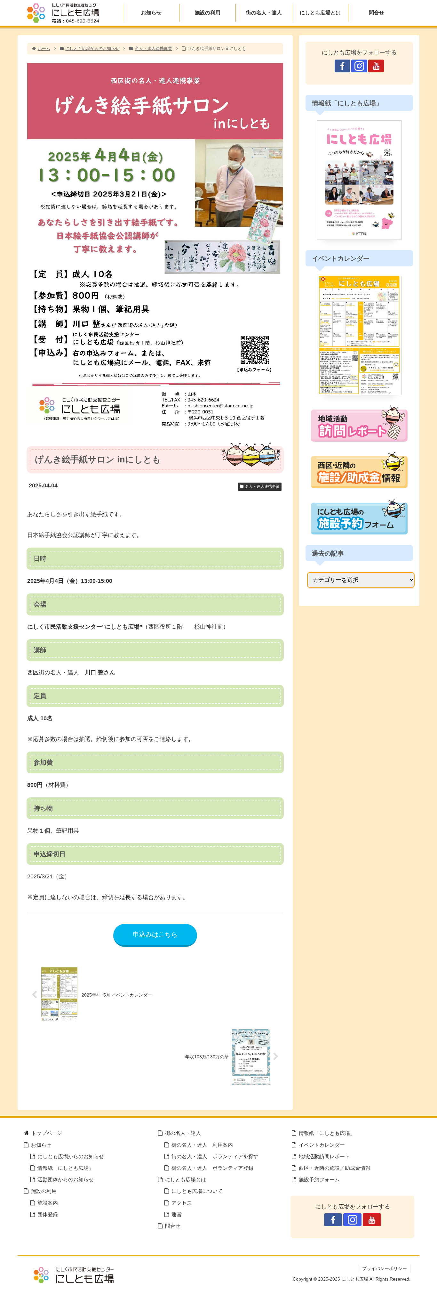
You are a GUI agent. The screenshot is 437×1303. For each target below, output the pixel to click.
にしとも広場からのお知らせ (70, 1156)
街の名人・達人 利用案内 (202, 1145)
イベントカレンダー (322, 1145)
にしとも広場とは (185, 1179)
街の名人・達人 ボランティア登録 (212, 1168)
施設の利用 (44, 1191)
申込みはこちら (155, 934)
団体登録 (47, 1214)
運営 (176, 1214)
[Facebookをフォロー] (342, 66)
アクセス (181, 1203)
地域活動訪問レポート (324, 1156)
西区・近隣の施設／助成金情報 (334, 1168)
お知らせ (41, 1145)
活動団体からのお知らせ (65, 1179)
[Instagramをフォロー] (359, 66)
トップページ (46, 1133)
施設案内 (47, 1203)
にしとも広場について (197, 1191)
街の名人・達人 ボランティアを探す (214, 1156)
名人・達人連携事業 (262, 486)
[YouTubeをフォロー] (376, 66)
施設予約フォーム (319, 1179)
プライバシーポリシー (384, 1268)
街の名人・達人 (183, 1133)
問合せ (172, 1226)
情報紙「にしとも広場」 (65, 1168)
